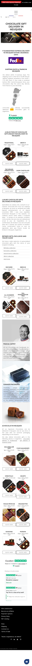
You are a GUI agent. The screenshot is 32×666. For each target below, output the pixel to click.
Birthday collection (9, 248)
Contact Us (5, 629)
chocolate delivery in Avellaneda (16, 439)
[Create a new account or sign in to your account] (31, 9)
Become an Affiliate (7, 611)
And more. (7, 259)
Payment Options (6, 614)
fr (8, 17)
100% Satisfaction (6, 609)
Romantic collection (10, 251)
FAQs (2, 624)
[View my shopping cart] (1, 17)
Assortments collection (11, 253)
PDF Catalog (5, 619)
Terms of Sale (5, 631)
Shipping (4, 626)
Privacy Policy (5, 616)
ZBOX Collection (9, 256)
